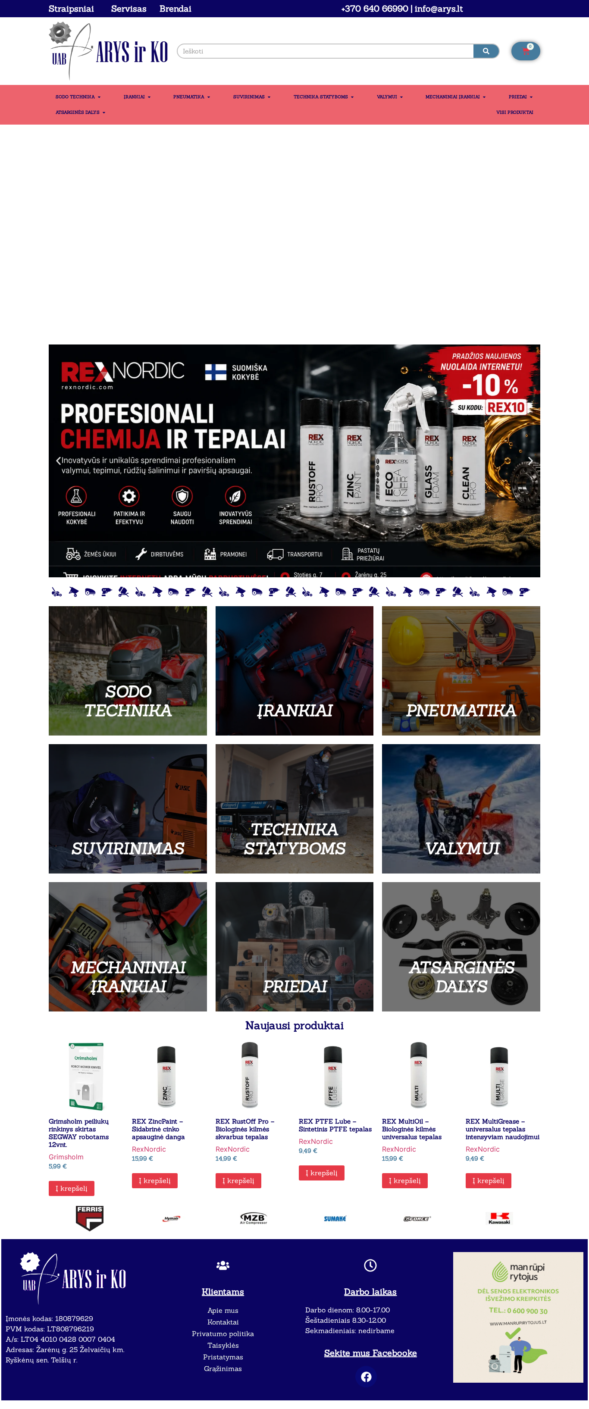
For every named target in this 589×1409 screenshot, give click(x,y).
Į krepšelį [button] (72, 1188)
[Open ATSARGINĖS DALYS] (104, 112)
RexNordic (149, 1149)
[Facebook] (366, 1376)
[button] (58, 460)
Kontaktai (223, 1322)
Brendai (175, 8)
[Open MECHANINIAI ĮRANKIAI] (484, 97)
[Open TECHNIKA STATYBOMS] (352, 97)
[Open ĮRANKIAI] (149, 97)
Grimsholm (66, 1156)
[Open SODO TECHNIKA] (99, 97)
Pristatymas (223, 1357)
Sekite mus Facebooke (370, 1352)
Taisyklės (223, 1345)
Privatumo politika (223, 1333)
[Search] (486, 51)
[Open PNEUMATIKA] (209, 97)
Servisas (129, 8)
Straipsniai (71, 8)
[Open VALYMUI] (401, 97)
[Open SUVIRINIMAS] (269, 97)
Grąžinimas (223, 1368)
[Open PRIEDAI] (531, 97)
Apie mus (222, 1310)
